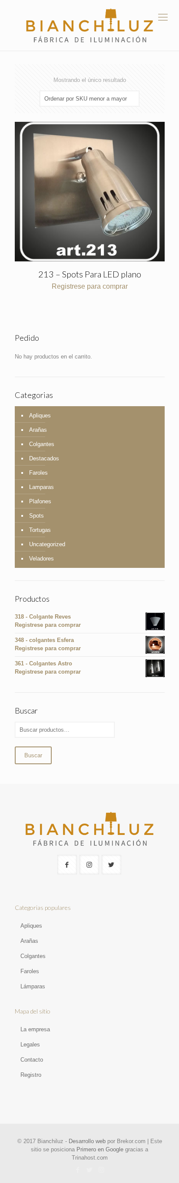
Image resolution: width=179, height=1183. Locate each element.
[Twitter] (89, 1169)
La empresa (35, 1029)
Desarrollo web (87, 1141)
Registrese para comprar (90, 286)
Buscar (33, 755)
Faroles (38, 472)
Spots (36, 515)
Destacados (44, 458)
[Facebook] (78, 1169)
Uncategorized (47, 544)
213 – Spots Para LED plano (89, 274)
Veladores (41, 558)
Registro (30, 1075)
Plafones (40, 501)
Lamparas (41, 487)
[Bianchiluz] (89, 25)
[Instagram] (101, 1169)
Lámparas (32, 986)
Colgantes (41, 444)
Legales (30, 1044)
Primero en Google (99, 1149)
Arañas (38, 430)
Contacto (31, 1059)
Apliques (40, 415)
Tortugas (40, 530)
